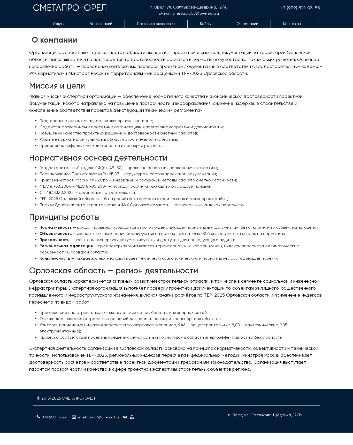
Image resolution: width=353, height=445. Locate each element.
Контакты (292, 23)
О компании (247, 23)
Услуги (58, 23)
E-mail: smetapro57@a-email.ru (189, 13)
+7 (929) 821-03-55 (300, 7)
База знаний (101, 23)
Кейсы (205, 23)
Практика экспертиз (156, 23)
